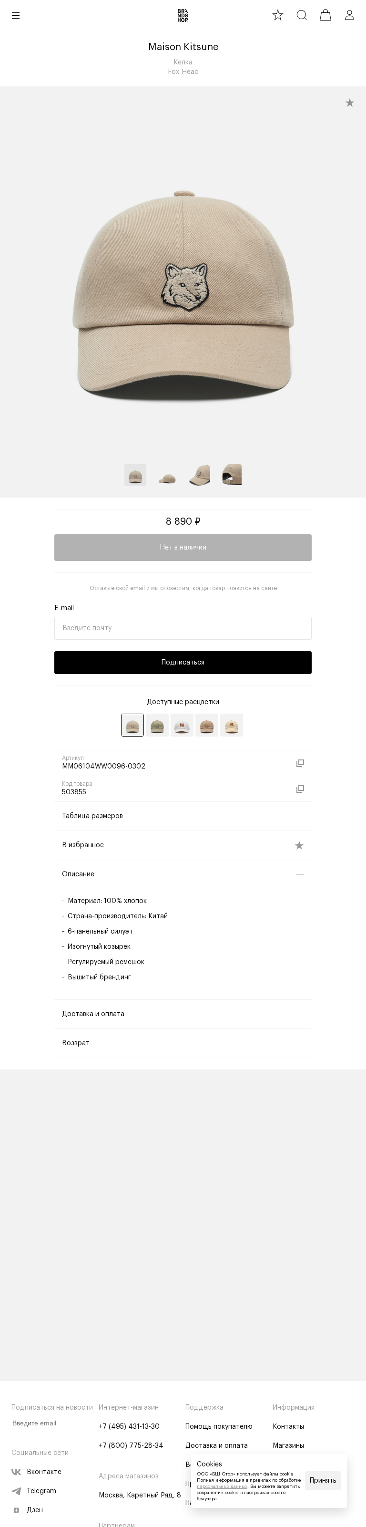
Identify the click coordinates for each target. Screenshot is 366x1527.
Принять (323, 1480)
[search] (302, 15)
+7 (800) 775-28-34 (131, 1446)
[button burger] (16, 15)
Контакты (288, 1426)
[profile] (349, 15)
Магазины (288, 1446)
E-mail (64, 608)
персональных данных (222, 1486)
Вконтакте (44, 1472)
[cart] (325, 15)
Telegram (41, 1491)
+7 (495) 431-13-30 (129, 1426)
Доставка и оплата (216, 1446)
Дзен (35, 1510)
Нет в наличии (183, 547)
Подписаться (183, 662)
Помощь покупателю (219, 1426)
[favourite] (278, 15)
